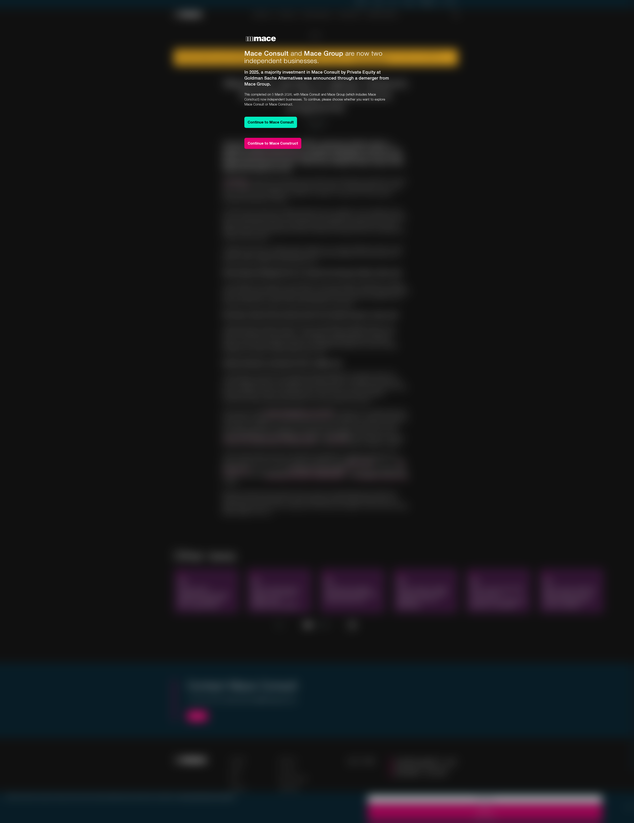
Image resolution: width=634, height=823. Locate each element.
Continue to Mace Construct (273, 143)
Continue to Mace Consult (271, 122)
